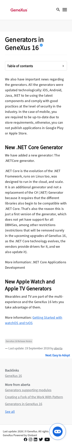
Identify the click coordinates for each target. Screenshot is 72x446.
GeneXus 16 (13, 375)
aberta (58, 348)
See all (10, 411)
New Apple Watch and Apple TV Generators (30, 285)
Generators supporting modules (28, 390)
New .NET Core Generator (34, 147)
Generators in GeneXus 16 (23, 404)
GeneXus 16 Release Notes (19, 341)
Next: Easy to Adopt (57, 355)
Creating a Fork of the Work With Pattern (34, 397)
